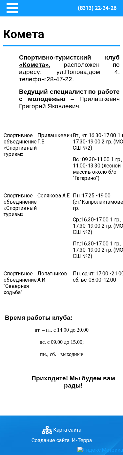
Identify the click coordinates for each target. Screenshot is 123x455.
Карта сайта (67, 430)
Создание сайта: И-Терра (61, 440)
